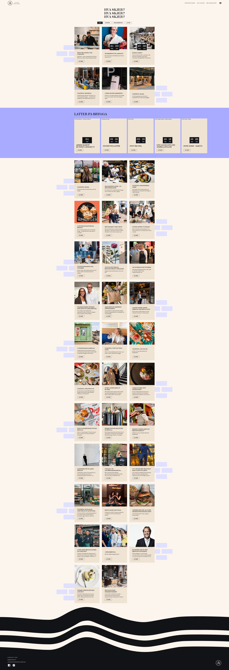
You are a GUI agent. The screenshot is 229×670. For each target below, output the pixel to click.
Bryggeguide (212, 3)
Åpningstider (190, 3)
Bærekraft (12, 659)
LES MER (81, 61)
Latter (128, 22)
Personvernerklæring (17, 662)
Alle (100, 22)
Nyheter (107, 22)
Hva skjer (201, 3)
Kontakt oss (13, 657)
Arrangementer (118, 22)
